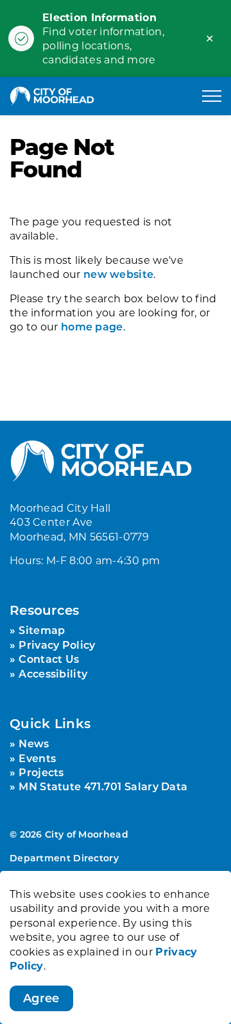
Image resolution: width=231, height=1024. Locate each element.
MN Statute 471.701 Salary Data (103, 786)
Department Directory (64, 858)
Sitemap (42, 630)
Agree (41, 997)
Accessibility (53, 673)
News (34, 743)
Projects (41, 772)
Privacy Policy (57, 644)
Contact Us (49, 658)
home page (92, 326)
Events (37, 758)
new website (118, 273)
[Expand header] (212, 96)
